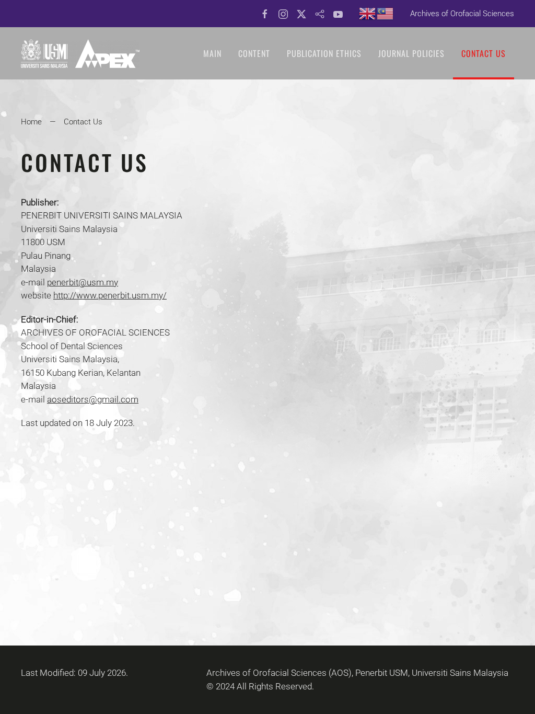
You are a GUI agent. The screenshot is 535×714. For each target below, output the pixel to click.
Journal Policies (411, 53)
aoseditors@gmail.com (92, 399)
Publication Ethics (324, 53)
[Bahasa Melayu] (385, 13)
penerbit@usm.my (82, 282)
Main (212, 53)
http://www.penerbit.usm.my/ (110, 295)
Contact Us (483, 53)
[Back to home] (80, 53)
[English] (368, 13)
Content (254, 53)
